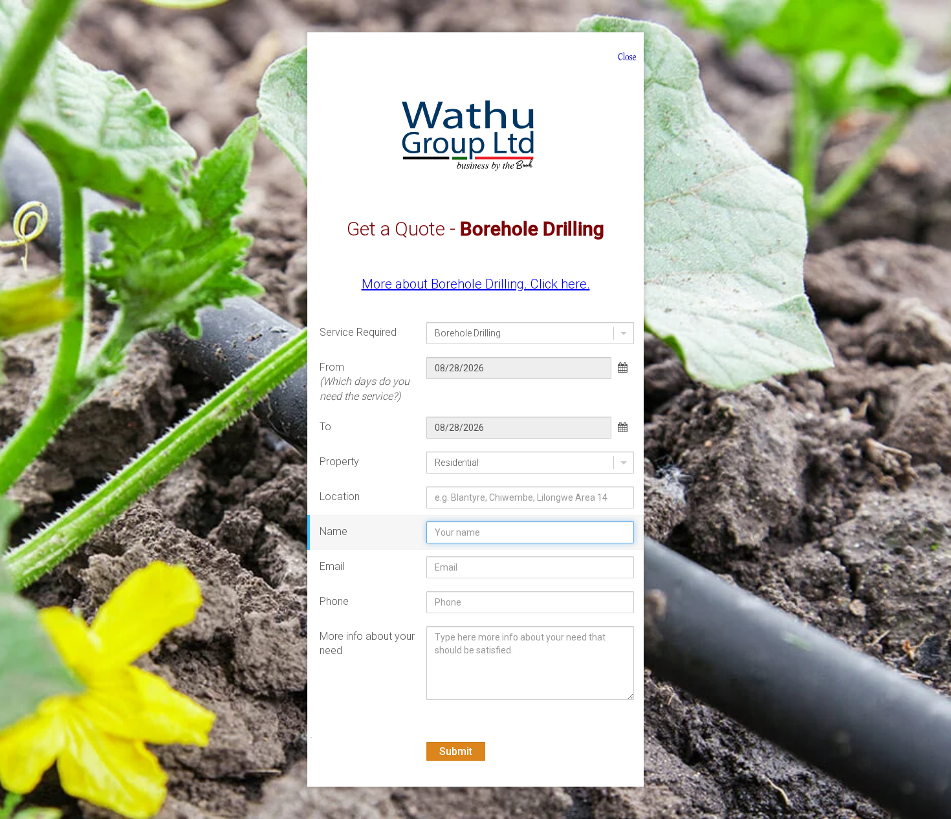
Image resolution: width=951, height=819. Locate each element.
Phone (334, 601)
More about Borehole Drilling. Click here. (476, 284)
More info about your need (367, 643)
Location (340, 496)
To (325, 426)
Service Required (358, 332)
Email (332, 566)
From (365, 381)
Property (339, 461)
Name (333, 531)
